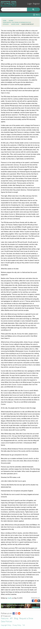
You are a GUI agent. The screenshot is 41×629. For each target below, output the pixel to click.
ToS (24, 625)
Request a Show (26, 619)
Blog (16, 619)
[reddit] (36, 601)
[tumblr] (39, 601)
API (11, 619)
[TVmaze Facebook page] (14, 614)
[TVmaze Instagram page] (16, 614)
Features (4, 619)
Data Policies (6, 622)
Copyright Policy (6, 625)
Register (36, 4)
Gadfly (10, 598)
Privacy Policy (17, 625)
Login (29, 4)
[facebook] (33, 601)
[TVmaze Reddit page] (19, 614)
